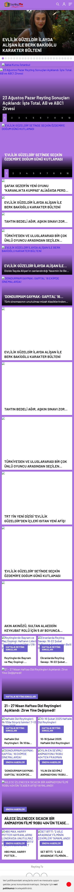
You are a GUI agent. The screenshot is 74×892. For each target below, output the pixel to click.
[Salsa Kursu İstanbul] (37, 64)
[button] (3, 58)
